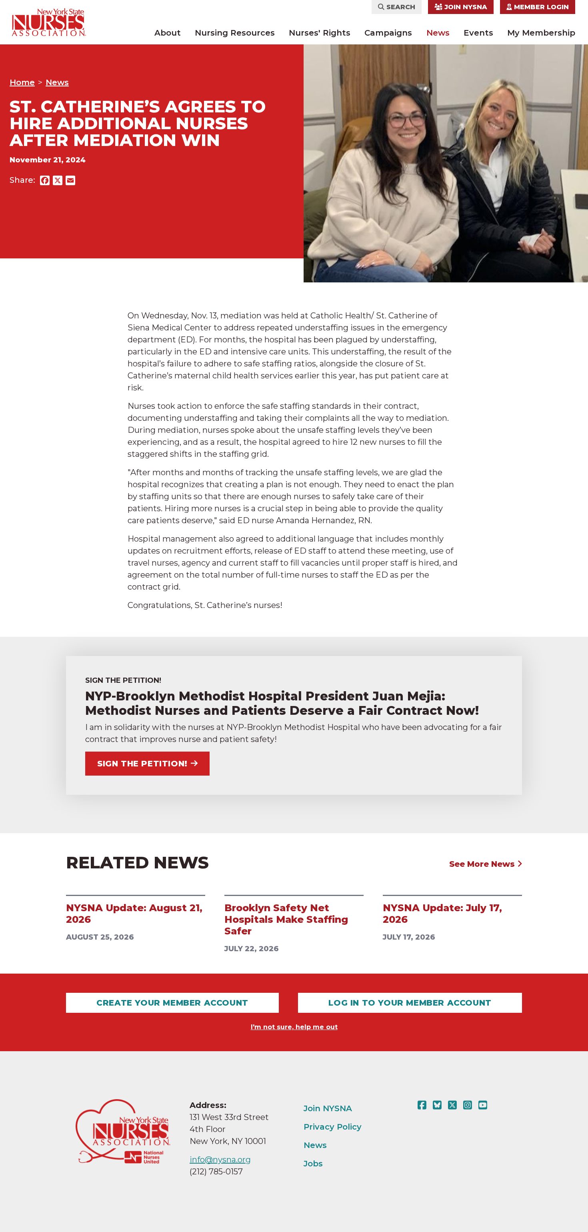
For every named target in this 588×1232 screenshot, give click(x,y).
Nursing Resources (235, 33)
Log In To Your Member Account (409, 1003)
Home (22, 82)
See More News (483, 864)
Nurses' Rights (319, 33)
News (438, 33)
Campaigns (388, 33)
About (167, 33)
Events (478, 33)
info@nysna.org (220, 1159)
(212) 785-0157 (216, 1171)
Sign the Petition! (142, 763)
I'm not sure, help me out (294, 1027)
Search (399, 7)
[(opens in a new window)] (424, 1105)
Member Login (540, 7)
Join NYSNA (464, 7)
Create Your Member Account (172, 1003)
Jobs (313, 1163)
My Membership (541, 33)
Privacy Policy (333, 1127)
